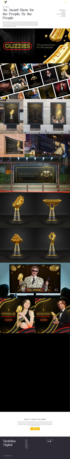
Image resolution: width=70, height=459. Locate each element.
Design (26, 441)
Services (26, 445)
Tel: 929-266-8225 (50, 440)
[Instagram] (47, 441)
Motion (26, 444)
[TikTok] (50, 441)
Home (26, 439)
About (26, 446)
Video (26, 443)
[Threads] (48, 441)
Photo (26, 442)
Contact (26, 447)
